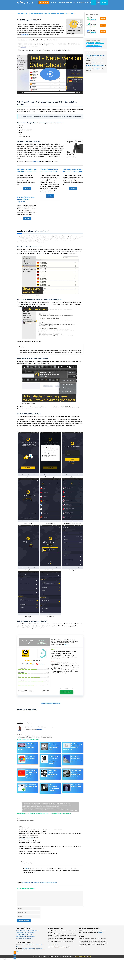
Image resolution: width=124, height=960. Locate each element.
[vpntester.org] (26, 2)
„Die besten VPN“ (43, 2)
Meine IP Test (88, 42)
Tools (88, 2)
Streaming (68, 2)
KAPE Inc (27, 869)
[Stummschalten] (79, 92)
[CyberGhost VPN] (25, 653)
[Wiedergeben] (19, 92)
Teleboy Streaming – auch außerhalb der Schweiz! (95, 58)
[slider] (49, 92)
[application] (50, 74)
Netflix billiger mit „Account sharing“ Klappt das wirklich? (32, 948)
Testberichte (81, 2)
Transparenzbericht (54, 944)
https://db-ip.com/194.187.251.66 (27, 839)
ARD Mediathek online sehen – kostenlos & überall (95, 65)
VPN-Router (61, 2)
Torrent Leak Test (91, 43)
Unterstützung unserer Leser (60, 947)
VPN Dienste (53, 2)
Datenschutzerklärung (84, 956)
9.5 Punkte (93, 19)
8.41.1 (27, 663)
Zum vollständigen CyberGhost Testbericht (50, 703)
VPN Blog (20, 734)
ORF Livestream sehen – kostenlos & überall (94, 68)
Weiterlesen (27, 188)
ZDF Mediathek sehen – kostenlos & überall (94, 62)
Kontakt (98, 2)
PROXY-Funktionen (47, 350)
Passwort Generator (92, 46)
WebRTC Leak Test (98, 43)
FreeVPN (92, 45)
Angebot (102, 18)
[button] (50, 74)
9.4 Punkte (93, 32)
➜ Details (67, 644)
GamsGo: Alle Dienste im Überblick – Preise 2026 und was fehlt (27, 930)
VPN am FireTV (36, 161)
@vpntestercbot (39, 729)
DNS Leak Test (94, 42)
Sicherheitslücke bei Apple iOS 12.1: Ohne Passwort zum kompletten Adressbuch (35, 736)
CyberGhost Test (25, 34)
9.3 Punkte (93, 26)
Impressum (77, 956)
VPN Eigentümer (99, 46)
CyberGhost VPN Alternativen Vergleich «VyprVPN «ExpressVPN (26, 199)
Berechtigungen (42, 663)
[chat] (15, 958)
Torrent (74, 2)
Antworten (31, 820)
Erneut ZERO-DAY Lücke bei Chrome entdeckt (30, 758)
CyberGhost (23, 46)
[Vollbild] (81, 92)
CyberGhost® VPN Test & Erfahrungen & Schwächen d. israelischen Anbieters (39, 882)
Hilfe (93, 2)
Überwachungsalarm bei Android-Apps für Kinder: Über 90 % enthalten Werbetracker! (35, 737)
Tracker (33, 663)
